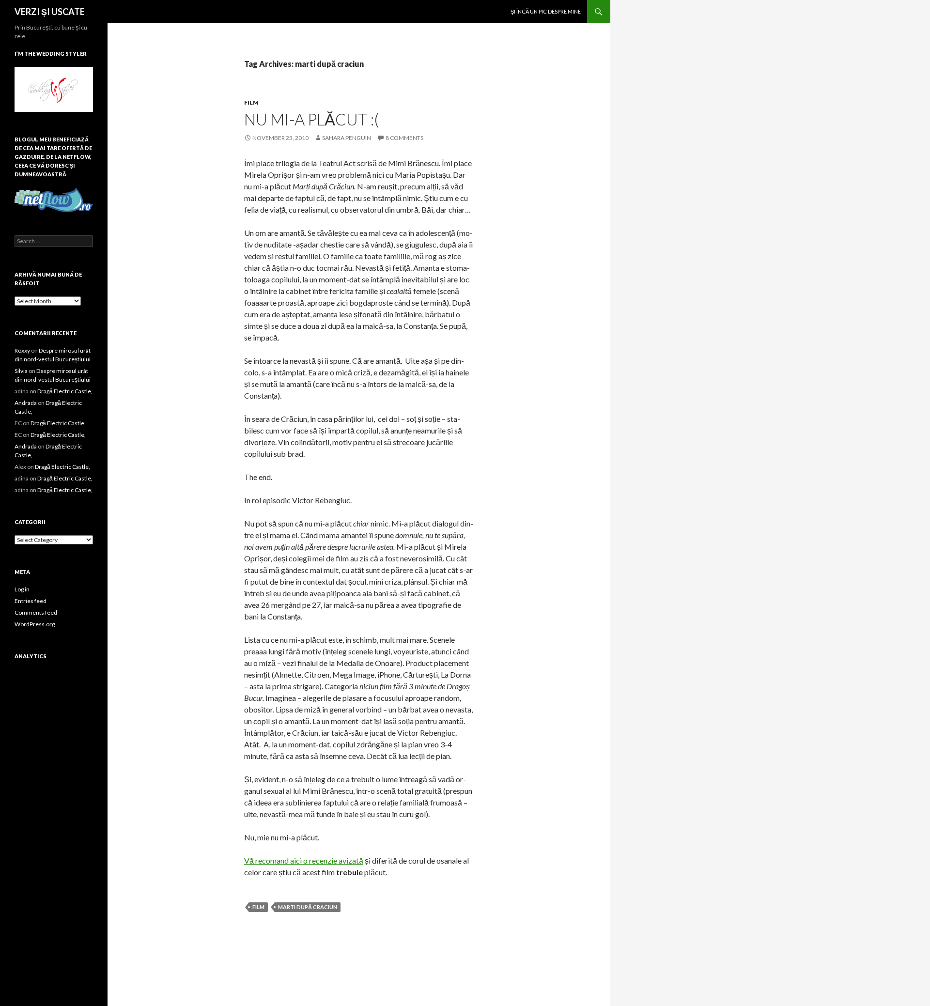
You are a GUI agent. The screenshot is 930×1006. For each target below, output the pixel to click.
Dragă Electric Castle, (65, 391)
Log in (22, 589)
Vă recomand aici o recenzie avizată (303, 860)
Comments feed (36, 612)
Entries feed (30, 600)
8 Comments (404, 137)
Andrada (26, 402)
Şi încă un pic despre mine (546, 11)
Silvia (21, 370)
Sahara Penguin (346, 137)
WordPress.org (35, 624)
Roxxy (22, 350)
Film (251, 102)
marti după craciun (307, 907)
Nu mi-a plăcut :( (311, 119)
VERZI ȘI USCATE (50, 11)
